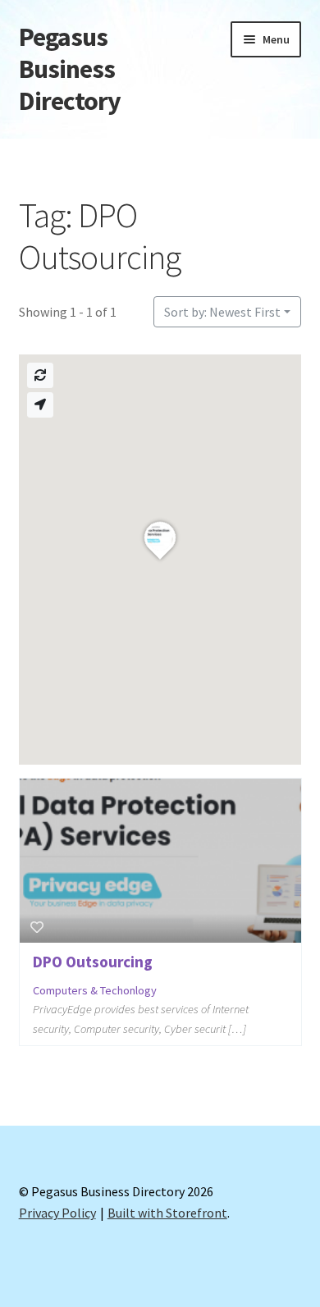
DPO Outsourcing (93, 961)
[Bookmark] (37, 927)
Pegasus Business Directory (70, 69)
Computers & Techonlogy (95, 990)
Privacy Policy (57, 1212)
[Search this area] (40, 375)
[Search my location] (40, 405)
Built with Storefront (167, 1212)
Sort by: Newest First (222, 312)
